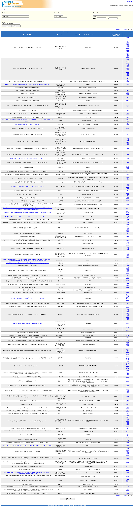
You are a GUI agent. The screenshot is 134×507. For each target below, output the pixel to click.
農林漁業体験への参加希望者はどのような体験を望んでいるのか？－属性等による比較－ (27, 263)
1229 (127, 269)
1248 (127, 408)
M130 (127, 90)
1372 (127, 179)
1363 (127, 158)
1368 (127, 390)
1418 (127, 285)
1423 (127, 97)
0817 (127, 117)
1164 (127, 39)
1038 (127, 396)
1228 (127, 43)
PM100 (127, 360)
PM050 (127, 364)
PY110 (127, 49)
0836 (127, 167)
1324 (127, 404)
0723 (127, 166)
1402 (127, 350)
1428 (127, 187)
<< (116, 29)
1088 (127, 37)
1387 (127, 123)
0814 (127, 119)
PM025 (127, 301)
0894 (127, 292)
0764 (127, 171)
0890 (127, 476)
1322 (127, 80)
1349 (127, 46)
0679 (127, 212)
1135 (127, 468)
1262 (127, 413)
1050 (127, 484)
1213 (127, 204)
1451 (127, 428)
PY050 (127, 366)
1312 (127, 217)
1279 (127, 44)
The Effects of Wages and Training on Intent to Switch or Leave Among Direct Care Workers (27, 217)
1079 (127, 493)
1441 (127, 57)
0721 (127, 431)
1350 (127, 48)
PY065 (127, 356)
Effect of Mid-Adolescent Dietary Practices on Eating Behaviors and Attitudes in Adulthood (27, 84)
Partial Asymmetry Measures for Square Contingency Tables (27, 323)
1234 (127, 411)
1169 (127, 268)
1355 (127, 94)
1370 (127, 393)
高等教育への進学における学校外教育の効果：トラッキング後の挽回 (27, 298)
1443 (127, 195)
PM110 (127, 50)
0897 (127, 349)
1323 (127, 81)
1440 (127, 55)
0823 (127, 214)
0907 (127, 208)
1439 (127, 54)
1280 (127, 45)
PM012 (127, 296)
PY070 (127, 297)
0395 (127, 211)
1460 (127, 188)
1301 (127, 174)
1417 (127, 284)
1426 (127, 148)
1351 (127, 84)
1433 (127, 273)
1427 (127, 190)
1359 (127, 260)
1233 (127, 216)
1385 (127, 134)
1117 (128, 87)
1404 (127, 352)
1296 (127, 182)
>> (126, 29)
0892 (127, 381)
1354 (127, 337)
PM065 (127, 358)
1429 (127, 51)
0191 (127, 327)
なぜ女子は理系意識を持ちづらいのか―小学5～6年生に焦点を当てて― (27, 158)
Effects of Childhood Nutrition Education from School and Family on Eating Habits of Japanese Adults (27, 445)
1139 (127, 332)
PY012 (127, 295)
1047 (127, 169)
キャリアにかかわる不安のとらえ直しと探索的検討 (27, 124)
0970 (127, 458)
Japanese (130, 1)
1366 (127, 472)
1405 (127, 198)
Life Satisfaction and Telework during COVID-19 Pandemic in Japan (27, 186)
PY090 (127, 128)
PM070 (127, 298)
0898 (127, 462)
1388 (127, 114)
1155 (127, 486)
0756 (127, 105)
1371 (127, 178)
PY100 (127, 361)
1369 (127, 391)
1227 (127, 41)
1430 (127, 53)
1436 (127, 194)
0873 (127, 323)
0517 (127, 329)
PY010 (127, 434)
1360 (127, 184)
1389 (127, 185)
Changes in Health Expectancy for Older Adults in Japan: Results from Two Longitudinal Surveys (27, 212)
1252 (127, 470)
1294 (127, 270)
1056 (127, 222)
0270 (127, 335)
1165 (127, 40)
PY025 (127, 300)
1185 (127, 346)
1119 (128, 121)
